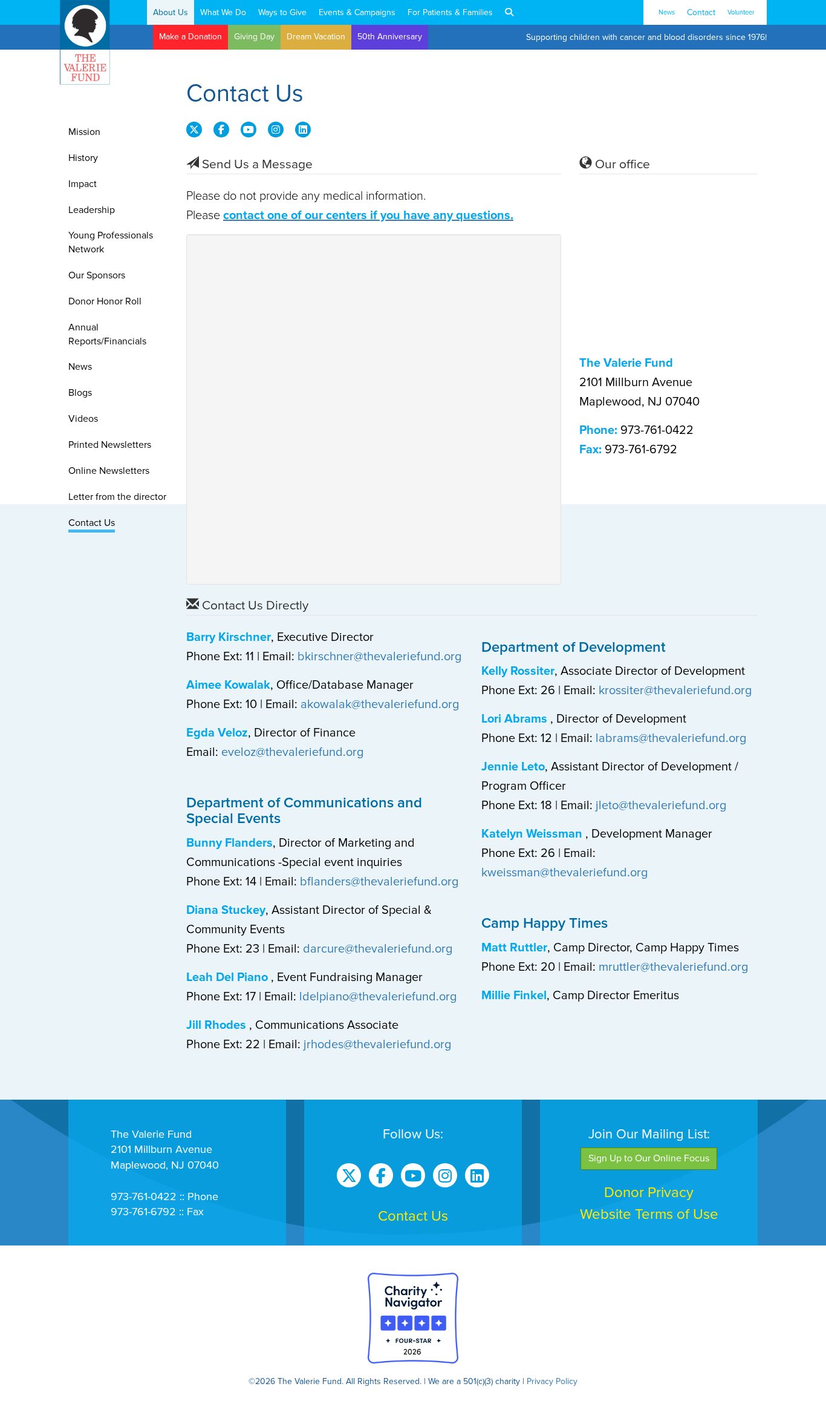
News (667, 12)
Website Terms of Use (649, 1214)
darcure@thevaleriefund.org (377, 949)
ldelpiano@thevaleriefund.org (378, 996)
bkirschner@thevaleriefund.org (379, 656)
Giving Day (254, 36)
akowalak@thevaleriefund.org (380, 704)
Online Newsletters (108, 471)
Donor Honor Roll (104, 301)
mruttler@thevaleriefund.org (673, 967)
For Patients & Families (450, 12)
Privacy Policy (552, 1381)
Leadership (91, 210)
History (83, 158)
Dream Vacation (316, 36)
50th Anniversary (389, 36)
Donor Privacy (649, 1192)
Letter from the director (117, 497)
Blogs (80, 393)
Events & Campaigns (357, 12)
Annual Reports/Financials (107, 334)
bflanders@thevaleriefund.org (379, 882)
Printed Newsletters (109, 445)
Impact (82, 184)
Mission (84, 132)
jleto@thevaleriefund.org (661, 805)
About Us (170, 12)
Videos (83, 419)
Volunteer (741, 12)
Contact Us (91, 523)
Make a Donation (190, 36)
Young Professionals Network (110, 242)
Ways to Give (282, 12)
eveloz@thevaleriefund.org (292, 752)
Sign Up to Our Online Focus (648, 1158)
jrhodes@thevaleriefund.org (377, 1044)
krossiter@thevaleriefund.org (675, 690)
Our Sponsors (96, 275)
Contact (701, 12)
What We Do (223, 12)
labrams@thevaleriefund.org (671, 738)
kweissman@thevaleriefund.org (564, 872)
